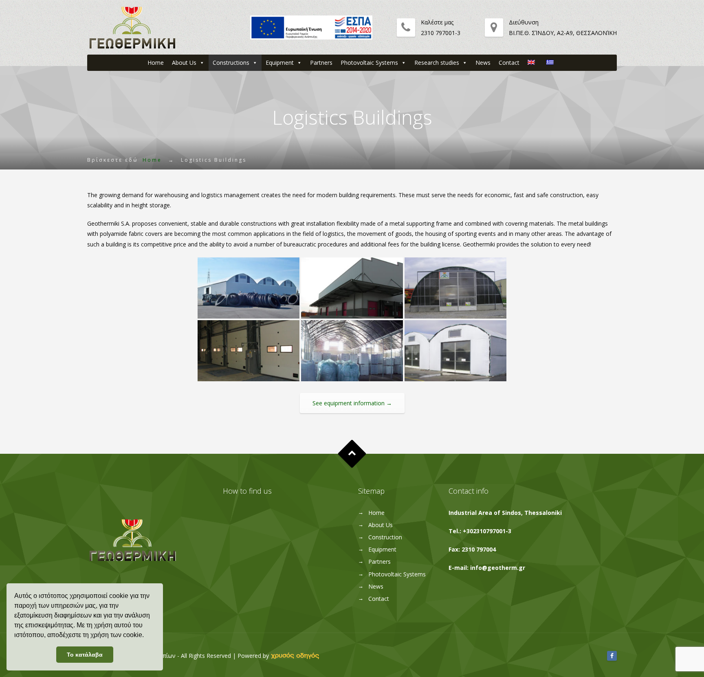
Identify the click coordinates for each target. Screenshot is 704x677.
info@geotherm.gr (497, 567)
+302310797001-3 (487, 531)
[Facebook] (612, 656)
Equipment (280, 62)
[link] (295, 655)
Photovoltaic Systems (369, 62)
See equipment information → (352, 403)
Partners (321, 62)
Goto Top (352, 454)
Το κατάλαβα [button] (85, 654)
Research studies (436, 62)
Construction (385, 537)
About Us (184, 62)
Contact (509, 62)
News (483, 62)
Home (155, 62)
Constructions (231, 62)
